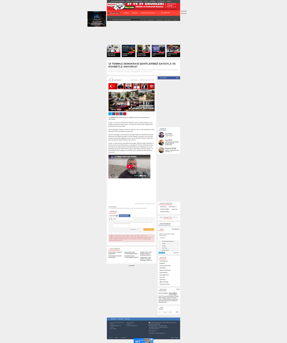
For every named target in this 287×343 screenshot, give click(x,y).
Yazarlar (162, 129)
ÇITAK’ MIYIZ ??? (169, 135)
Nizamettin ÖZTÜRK (170, 148)
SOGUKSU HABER (164, 209)
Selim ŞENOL (168, 134)
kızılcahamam (163, 206)
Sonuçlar (176, 252)
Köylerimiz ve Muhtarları (165, 270)
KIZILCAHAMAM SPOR (137, 1)
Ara (177, 312)
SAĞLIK (146, 1)
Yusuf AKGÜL (168, 140)
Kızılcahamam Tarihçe (164, 284)
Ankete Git (162, 237)
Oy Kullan (161, 252)
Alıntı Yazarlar (164, 223)
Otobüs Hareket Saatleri (165, 265)
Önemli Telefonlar (164, 272)
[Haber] (108, 1)
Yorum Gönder (113, 215)
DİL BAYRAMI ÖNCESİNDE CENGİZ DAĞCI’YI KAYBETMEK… (172, 143)
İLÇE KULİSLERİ (161, 1)
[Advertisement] (143, 32)
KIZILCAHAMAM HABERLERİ (117, 1)
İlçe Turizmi (162, 277)
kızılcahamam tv (173, 206)
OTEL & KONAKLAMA (132, 325)
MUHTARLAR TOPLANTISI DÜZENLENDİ (121, 19)
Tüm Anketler (175, 229)
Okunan (175, 217)
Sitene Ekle (123, 337)
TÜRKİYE (169, 1)
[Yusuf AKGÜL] (161, 142)
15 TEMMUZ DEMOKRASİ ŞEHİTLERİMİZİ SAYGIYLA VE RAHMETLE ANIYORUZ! (128, 208)
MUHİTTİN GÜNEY (164, 211)
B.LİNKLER (162, 263)
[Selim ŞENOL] (161, 134)
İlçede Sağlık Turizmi (164, 275)
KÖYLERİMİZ (152, 1)
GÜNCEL (128, 1)
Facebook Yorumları (124, 215)
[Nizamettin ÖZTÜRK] (161, 150)
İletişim (116, 337)
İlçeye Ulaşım (163, 279)
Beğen (177, 77)
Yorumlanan (167, 217)
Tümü (177, 289)
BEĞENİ (163, 77)
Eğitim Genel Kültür (164, 281)
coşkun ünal (174, 209)
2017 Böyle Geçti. (164, 261)
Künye (110, 337)
